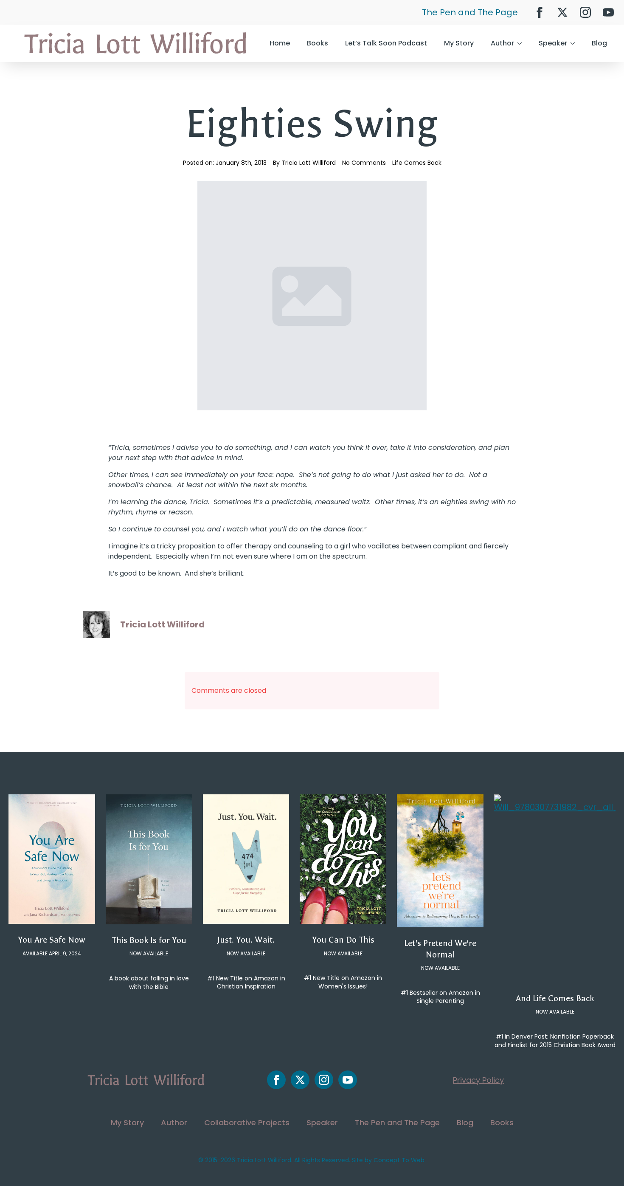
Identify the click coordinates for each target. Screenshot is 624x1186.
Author (502, 43)
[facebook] (539, 12)
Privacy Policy (478, 1080)
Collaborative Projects (247, 1122)
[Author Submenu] (522, 43)
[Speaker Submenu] (575, 43)
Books (317, 43)
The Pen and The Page (470, 12)
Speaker (553, 43)
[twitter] (562, 12)
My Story (459, 43)
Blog (599, 43)
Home (280, 43)
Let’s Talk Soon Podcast (386, 43)
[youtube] (608, 12)
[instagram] (585, 12)
